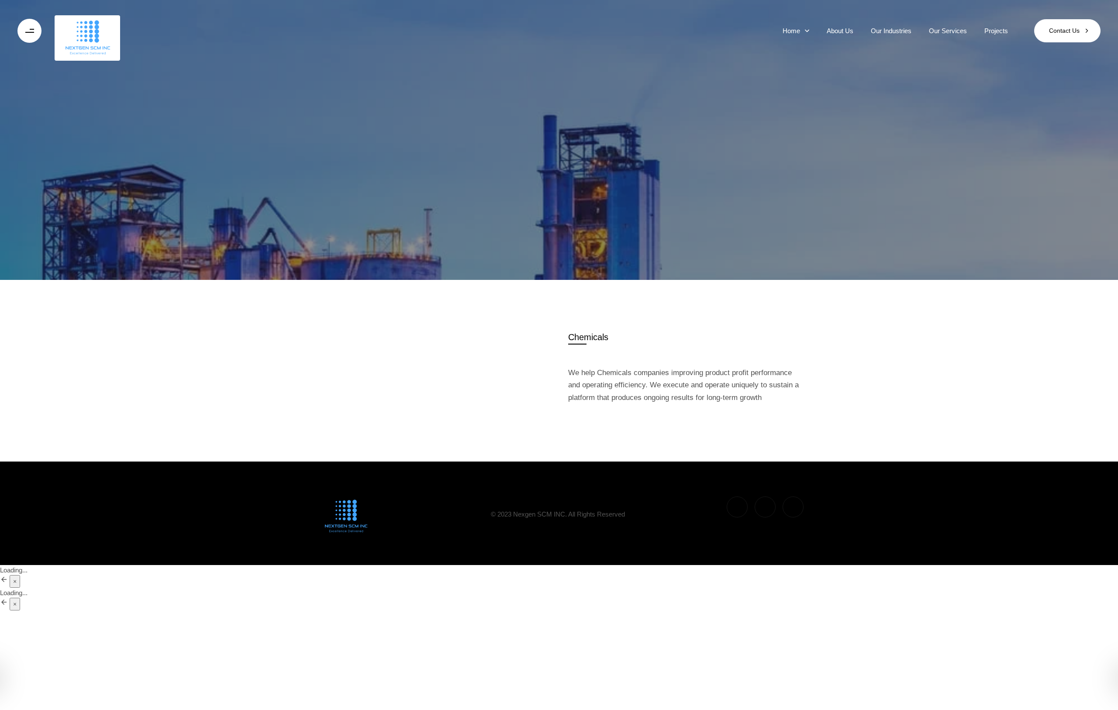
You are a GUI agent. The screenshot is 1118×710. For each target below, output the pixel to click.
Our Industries (891, 30)
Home (791, 30)
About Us (840, 30)
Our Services (948, 30)
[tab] (588, 337)
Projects (996, 30)
